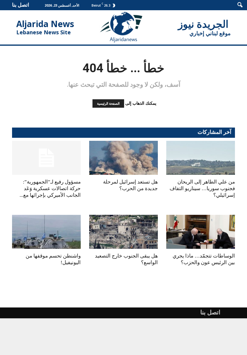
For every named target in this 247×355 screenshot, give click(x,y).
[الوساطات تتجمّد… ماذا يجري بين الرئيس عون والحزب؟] (200, 232)
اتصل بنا (20, 4)
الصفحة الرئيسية (108, 103)
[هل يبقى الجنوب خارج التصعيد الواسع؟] (123, 232)
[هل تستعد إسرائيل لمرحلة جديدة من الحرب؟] (123, 158)
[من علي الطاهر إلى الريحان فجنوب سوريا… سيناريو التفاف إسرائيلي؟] (200, 158)
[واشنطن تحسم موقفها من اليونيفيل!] (46, 232)
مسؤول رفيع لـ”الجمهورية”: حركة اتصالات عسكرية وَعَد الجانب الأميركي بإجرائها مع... (50, 188)
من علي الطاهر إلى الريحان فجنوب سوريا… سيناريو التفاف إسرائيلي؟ (202, 188)
